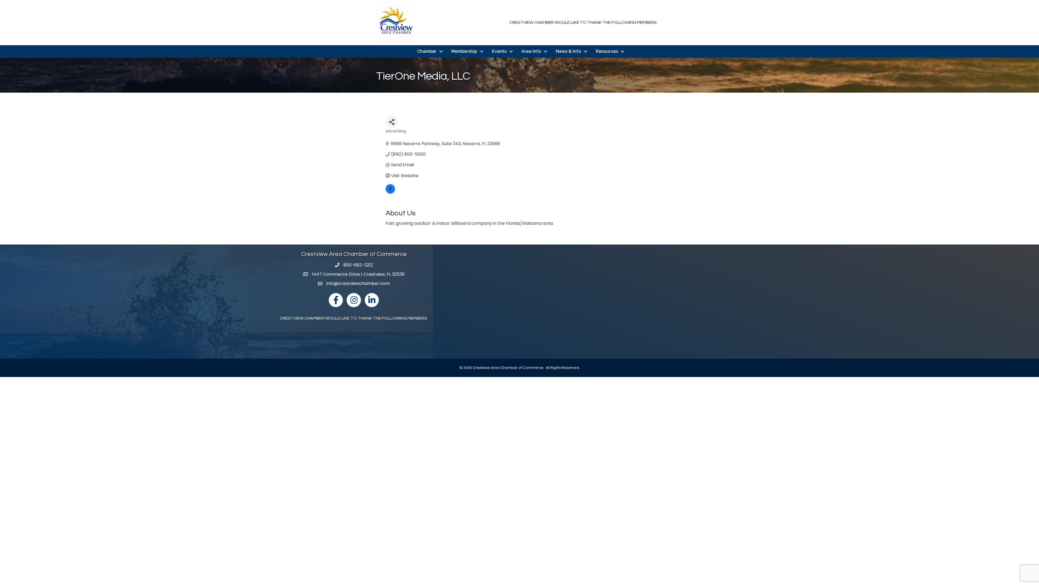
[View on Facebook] (390, 192)
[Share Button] (392, 122)
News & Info (568, 51)
